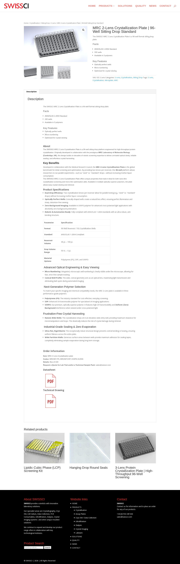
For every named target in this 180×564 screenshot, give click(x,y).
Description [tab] (31, 91)
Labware (79, 533)
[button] (83, 30)
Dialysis (79, 525)
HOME (92, 6)
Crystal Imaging (82, 529)
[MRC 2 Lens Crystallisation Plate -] (16, 6)
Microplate (109, 80)
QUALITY (140, 6)
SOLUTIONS (125, 6)
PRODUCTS (105, 6)
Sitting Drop (45, 23)
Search (47, 547)
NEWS (152, 6)
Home (26, 23)
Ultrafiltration (81, 521)
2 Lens (53, 23)
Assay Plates (81, 514)
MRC (116, 80)
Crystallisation (35, 23)
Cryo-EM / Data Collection (86, 518)
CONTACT (165, 6)
